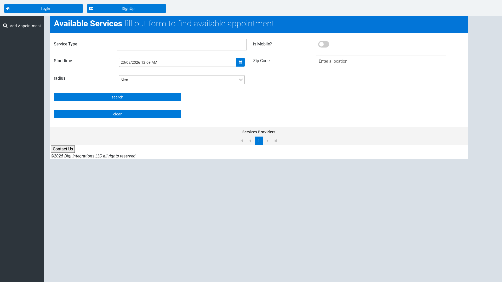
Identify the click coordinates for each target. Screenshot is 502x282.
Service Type (65, 44)
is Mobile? (262, 44)
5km (124, 79)
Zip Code (261, 60)
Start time (63, 60)
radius (59, 78)
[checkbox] (323, 44)
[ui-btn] (240, 62)
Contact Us (63, 148)
